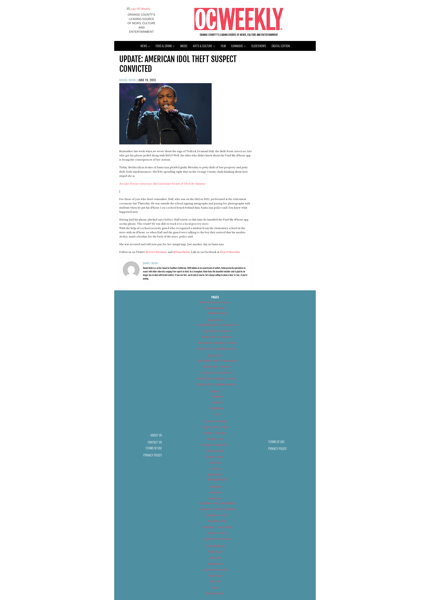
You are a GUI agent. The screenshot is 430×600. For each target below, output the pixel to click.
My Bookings (217, 408)
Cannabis (237, 46)
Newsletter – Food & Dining (217, 527)
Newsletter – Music (217, 532)
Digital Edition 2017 (217, 479)
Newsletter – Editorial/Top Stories (217, 509)
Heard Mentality (230, 252)
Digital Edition (280, 46)
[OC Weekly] (138, 8)
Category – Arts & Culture (215, 427)
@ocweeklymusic (157, 252)
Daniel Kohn (127, 80)
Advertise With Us (215, 308)
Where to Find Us (215, 593)
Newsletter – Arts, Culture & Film (217, 503)
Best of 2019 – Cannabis (217, 366)
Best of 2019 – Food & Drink (217, 372)
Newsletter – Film (217, 521)
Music (183, 46)
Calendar (215, 391)
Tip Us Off (215, 581)
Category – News (215, 456)
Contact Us (155, 442)
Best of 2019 (215, 355)
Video (215, 587)
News (143, 46)
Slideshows (258, 46)
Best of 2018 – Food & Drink (217, 336)
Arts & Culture (202, 46)
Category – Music (215, 450)
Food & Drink (164, 46)
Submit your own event (215, 569)
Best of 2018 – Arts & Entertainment (217, 324)
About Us (156, 435)
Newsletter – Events (217, 515)
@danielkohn (181, 252)
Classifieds (215, 462)
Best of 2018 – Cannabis (217, 330)
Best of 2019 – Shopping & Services (217, 378)
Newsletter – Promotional (217, 538)
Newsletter (215, 492)
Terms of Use (153, 448)
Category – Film (215, 438)
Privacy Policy (152, 455)
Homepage (215, 486)
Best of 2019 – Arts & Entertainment (217, 360)
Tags (217, 414)
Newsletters (215, 498)
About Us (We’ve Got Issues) (215, 302)
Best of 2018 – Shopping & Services (217, 342)
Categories (217, 396)
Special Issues (215, 563)
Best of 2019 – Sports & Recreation (217, 384)
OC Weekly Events (215, 545)
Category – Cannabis (215, 432)
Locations (217, 402)
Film (223, 46)
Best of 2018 (215, 320)
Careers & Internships (215, 421)
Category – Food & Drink (215, 444)
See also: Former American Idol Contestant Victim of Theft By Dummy (162, 183)
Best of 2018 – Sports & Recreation (217, 348)
